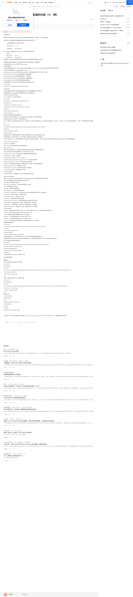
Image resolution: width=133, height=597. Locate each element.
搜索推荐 (13, 349)
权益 (29, 2)
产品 (20, 2)
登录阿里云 (23, 25)
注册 (124, 2)
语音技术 (22, 384)
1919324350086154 (8, 442)
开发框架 (18, 419)
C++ (16, 322)
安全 (30, 322)
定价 (33, 2)
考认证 (43, 6)
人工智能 (26, 361)
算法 (13, 430)
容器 (20, 322)
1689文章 (24, 594)
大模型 (15, 2)
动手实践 (33, 6)
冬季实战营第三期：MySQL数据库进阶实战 (110, 50)
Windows (25, 322)
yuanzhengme (7, 430)
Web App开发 (16, 395)
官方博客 (38, 6)
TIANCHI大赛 (49, 6)
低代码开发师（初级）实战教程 (107, 47)
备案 (117, 2)
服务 (45, 2)
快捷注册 (10, 25)
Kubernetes (15, 454)
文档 (113, 2)
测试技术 (26, 395)
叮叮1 (5, 384)
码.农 (5, 349)
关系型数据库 (20, 442)
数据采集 (21, 361)
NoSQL (17, 349)
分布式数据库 (27, 442)
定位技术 (20, 430)
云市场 (37, 2)
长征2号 (11, 594)
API (12, 322)
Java (22, 419)
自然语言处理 (16, 384)
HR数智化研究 (7, 407)
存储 (34, 322)
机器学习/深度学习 (13, 361)
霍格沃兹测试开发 (8, 395)
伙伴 (42, 2)
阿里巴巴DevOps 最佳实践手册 (107, 53)
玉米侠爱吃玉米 (7, 454)
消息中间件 (11, 419)
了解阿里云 (50, 2)
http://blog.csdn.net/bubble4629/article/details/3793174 (19, 32)
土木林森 (6, 361)
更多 (128, 43)
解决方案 (25, 2)
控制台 (120, 2)
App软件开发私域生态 (8, 372)
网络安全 (21, 454)
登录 (130, 2)
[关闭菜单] (2, 2)
